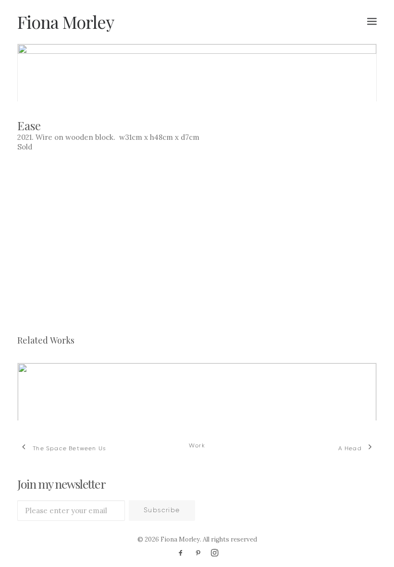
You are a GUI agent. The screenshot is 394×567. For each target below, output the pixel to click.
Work (197, 446)
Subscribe (162, 510)
